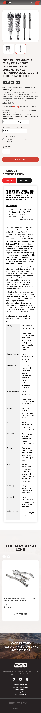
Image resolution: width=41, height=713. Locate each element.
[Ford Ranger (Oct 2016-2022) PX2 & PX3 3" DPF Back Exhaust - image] (20, 578)
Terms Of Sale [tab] (24, 180)
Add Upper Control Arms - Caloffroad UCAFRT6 (19, 140)
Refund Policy (20, 689)
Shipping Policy (20, 692)
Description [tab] (9, 180)
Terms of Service (20, 685)
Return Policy (20, 694)
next (8, 556)
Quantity (6, 147)
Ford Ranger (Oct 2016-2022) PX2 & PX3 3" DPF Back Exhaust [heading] (19, 599)
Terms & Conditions (20, 687)
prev (4, 556)
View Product (20, 614)
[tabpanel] (20, 354)
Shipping (15, 107)
